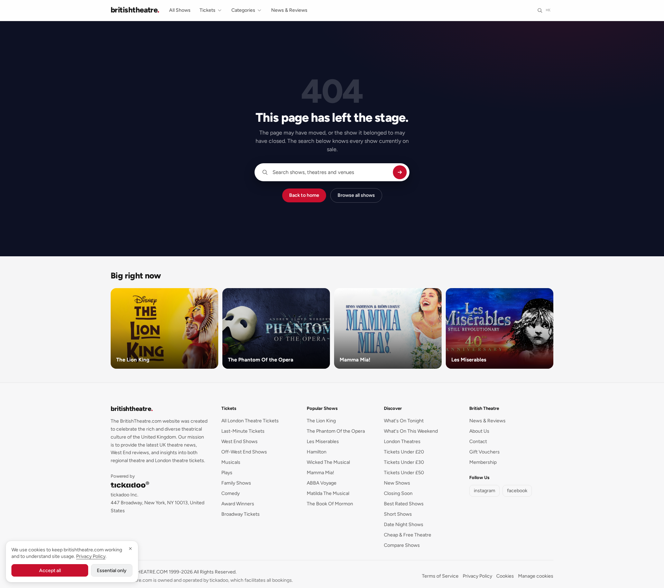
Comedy (230, 493)
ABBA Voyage (321, 483)
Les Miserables (323, 441)
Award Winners (237, 504)
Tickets (207, 10)
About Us (479, 431)
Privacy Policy (477, 576)
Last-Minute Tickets (243, 431)
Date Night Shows (403, 524)
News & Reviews (289, 10)
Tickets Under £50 (404, 473)
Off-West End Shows (244, 452)
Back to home (304, 195)
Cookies (505, 576)
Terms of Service (440, 576)
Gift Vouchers (484, 452)
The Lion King (321, 421)
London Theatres (402, 441)
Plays (226, 473)
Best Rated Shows (404, 504)
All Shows (180, 10)
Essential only (112, 570)
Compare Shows (402, 545)
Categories (243, 10)
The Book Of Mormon (330, 504)
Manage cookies (535, 576)
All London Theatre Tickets (250, 421)
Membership (483, 462)
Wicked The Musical (328, 462)
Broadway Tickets (240, 514)
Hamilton (316, 452)
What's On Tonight (404, 421)
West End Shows (239, 441)
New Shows (397, 483)
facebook (517, 491)
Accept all (50, 570)
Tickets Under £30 (404, 462)
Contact (478, 441)
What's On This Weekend (411, 431)
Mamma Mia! (320, 473)
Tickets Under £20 (404, 452)
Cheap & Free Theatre (407, 535)
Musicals (230, 462)
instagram (484, 491)
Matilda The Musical (328, 493)
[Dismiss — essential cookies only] (130, 548)
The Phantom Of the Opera (336, 431)
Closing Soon (398, 493)
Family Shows (236, 483)
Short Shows (398, 514)
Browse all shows (356, 195)
